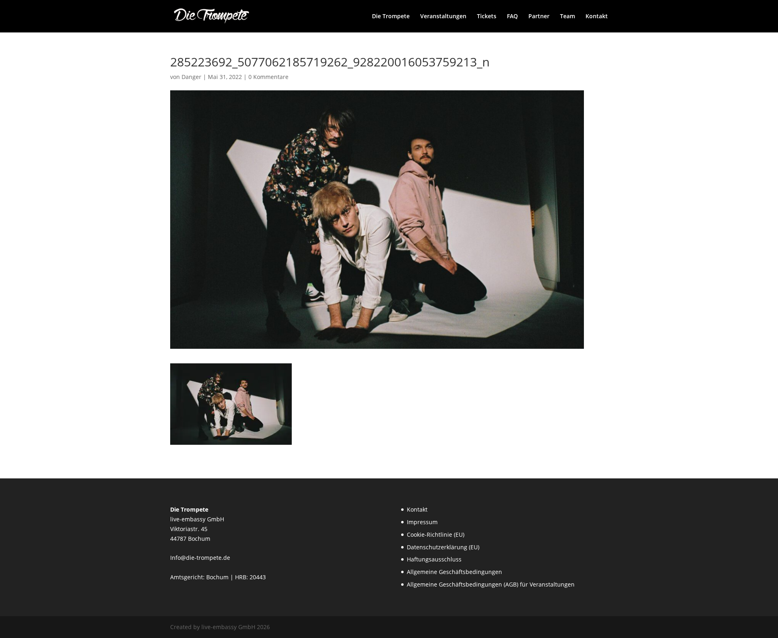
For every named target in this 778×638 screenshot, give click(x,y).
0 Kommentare (268, 77)
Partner (538, 16)
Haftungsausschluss (434, 559)
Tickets (486, 16)
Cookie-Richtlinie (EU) (435, 534)
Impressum (422, 522)
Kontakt (597, 16)
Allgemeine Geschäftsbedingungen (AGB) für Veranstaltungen (491, 584)
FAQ (512, 16)
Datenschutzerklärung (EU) (443, 547)
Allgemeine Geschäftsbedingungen (454, 572)
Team (567, 16)
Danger (191, 77)
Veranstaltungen (443, 16)
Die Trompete (391, 16)
